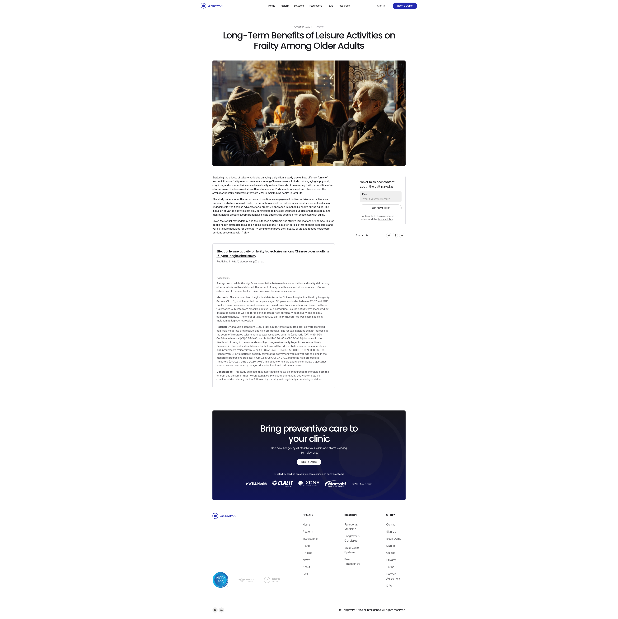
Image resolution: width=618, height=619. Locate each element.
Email (365, 194)
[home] (212, 5)
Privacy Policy (385, 219)
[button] (299, 6)
